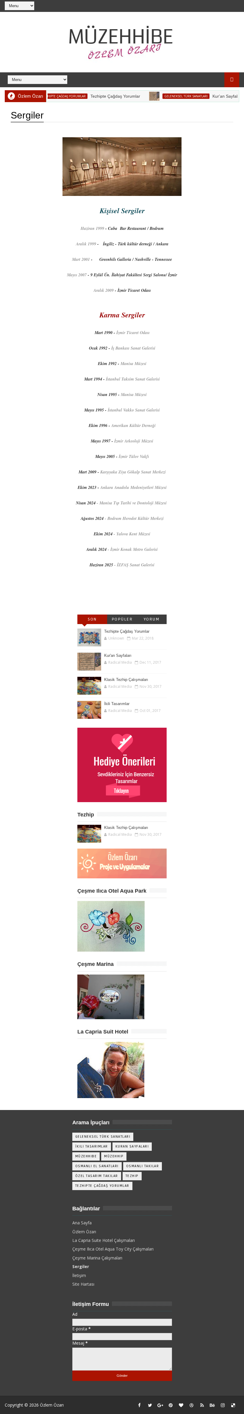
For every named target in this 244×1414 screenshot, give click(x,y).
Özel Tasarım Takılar (96, 1176)
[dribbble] (191, 1405)
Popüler (122, 619)
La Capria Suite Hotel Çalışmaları (103, 1240)
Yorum (152, 619)
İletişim (79, 1275)
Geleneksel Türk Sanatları (172, 96)
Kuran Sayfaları (132, 1146)
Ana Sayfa (82, 1223)
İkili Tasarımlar (116, 703)
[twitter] (150, 1405)
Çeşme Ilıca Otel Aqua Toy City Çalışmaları (113, 1249)
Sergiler (80, 1266)
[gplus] (160, 1405)
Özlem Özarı (84, 1231)
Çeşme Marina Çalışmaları (97, 1258)
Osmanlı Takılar (142, 1166)
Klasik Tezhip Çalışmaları (126, 679)
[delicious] (233, 1405)
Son (92, 619)
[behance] (212, 1405)
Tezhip (132, 1176)
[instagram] (222, 1405)
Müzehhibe (86, 1156)
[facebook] (139, 1405)
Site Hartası (83, 1284)
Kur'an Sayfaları (214, 96)
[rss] (202, 1405)
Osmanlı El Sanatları (97, 1166)
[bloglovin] (181, 1405)
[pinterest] (170, 1405)
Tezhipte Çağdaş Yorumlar (50, 96)
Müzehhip (113, 1156)
